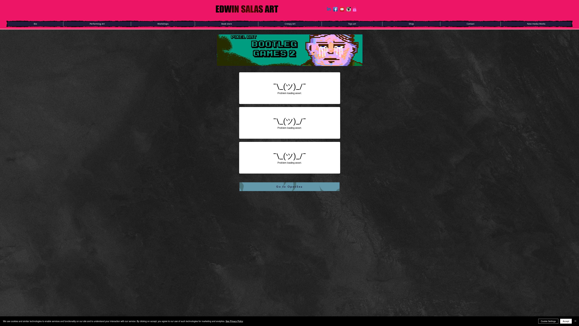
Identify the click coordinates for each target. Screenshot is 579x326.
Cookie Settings (548, 321)
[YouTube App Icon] (342, 9)
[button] (354, 9)
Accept (566, 321)
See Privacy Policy (234, 321)
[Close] (575, 321)
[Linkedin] (328, 9)
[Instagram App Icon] (348, 9)
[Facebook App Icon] (335, 9)
